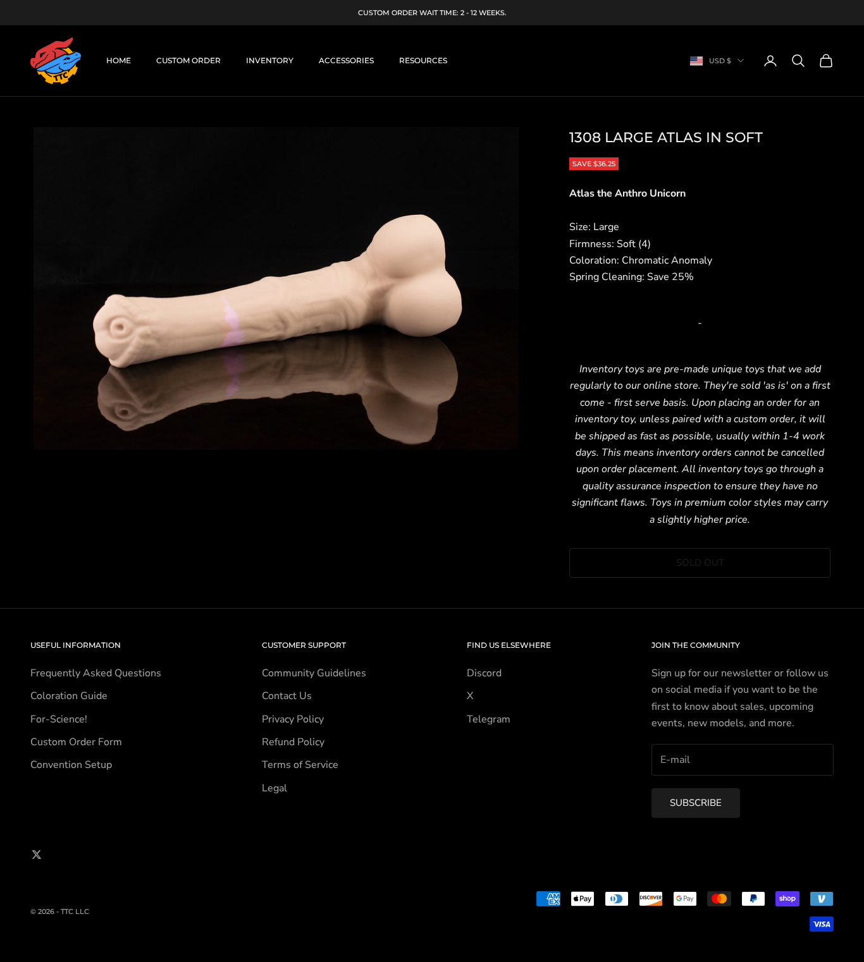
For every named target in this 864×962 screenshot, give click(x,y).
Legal (274, 788)
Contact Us (287, 696)
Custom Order (188, 60)
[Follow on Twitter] (36, 854)
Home (118, 60)
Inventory (269, 60)
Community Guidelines (314, 673)
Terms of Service (300, 765)
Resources (423, 60)
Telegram (488, 719)
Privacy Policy (293, 719)
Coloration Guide (69, 696)
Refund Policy (293, 742)
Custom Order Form (76, 742)
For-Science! (58, 719)
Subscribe (696, 802)
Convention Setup (71, 765)
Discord (484, 673)
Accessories (346, 60)
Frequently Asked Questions (95, 673)
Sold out (700, 562)
